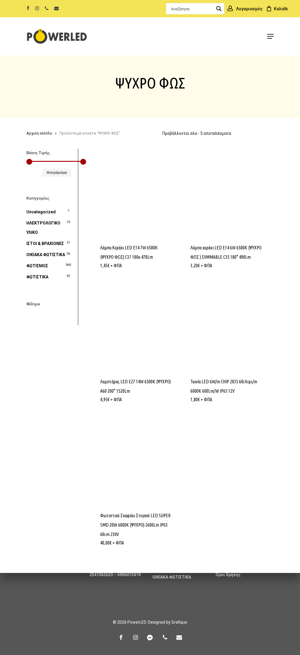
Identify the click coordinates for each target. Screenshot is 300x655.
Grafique (179, 622)
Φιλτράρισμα (57, 173)
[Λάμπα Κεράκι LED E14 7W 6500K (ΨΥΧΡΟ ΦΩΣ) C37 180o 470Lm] (136, 193)
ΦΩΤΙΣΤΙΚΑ (37, 277)
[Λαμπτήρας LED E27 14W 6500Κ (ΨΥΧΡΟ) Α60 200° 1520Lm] (136, 327)
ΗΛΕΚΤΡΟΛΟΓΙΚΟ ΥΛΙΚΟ (43, 228)
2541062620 (101, 574)
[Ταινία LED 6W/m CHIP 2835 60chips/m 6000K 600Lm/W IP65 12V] (226, 327)
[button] (270, 36)
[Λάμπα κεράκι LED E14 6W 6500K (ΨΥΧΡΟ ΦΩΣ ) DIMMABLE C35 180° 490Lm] (226, 193)
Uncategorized (41, 212)
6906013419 (129, 574)
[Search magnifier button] (218, 8)
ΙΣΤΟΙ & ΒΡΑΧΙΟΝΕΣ (45, 243)
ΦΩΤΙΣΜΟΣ (37, 265)
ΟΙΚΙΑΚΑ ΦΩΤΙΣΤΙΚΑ (45, 254)
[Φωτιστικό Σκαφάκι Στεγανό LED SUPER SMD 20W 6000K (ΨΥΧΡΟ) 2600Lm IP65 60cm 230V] (136, 461)
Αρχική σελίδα (39, 133)
